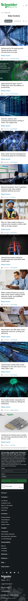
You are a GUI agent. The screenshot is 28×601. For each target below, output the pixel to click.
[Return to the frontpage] (8, 5)
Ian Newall (12, 197)
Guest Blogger (13, 128)
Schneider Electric (14, 58)
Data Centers (8, 21)
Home (2, 12)
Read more (5, 55)
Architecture (17, 21)
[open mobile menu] (26, 5)
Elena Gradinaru (14, 93)
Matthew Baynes (14, 410)
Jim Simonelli (13, 232)
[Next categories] (26, 21)
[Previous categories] (2, 21)
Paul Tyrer (12, 445)
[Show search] (23, 5)
